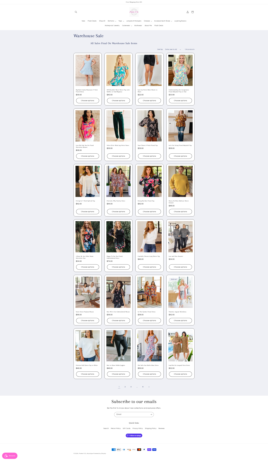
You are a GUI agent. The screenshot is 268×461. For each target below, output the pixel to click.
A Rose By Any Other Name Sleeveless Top (84, 257)
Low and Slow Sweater (176, 256)
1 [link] (119, 387)
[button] (76, 12)
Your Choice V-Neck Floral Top (148, 145)
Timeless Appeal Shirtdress (177, 312)
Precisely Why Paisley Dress (116, 201)
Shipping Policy (150, 428)
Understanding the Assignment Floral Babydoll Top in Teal (179, 91)
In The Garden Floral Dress (147, 312)
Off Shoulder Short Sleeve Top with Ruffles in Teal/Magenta (118, 91)
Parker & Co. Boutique (86, 453)
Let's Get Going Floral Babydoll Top (180, 145)
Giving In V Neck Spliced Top (85, 201)
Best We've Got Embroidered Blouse (118, 312)
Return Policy (116, 428)
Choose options (87, 100)
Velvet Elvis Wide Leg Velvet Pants (118, 145)
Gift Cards (126, 428)
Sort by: (160, 49)
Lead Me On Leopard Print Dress (179, 365)
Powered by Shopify (99, 453)
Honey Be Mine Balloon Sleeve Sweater (179, 201)
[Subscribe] (151, 414)
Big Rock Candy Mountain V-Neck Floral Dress (87, 91)
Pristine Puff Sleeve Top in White (87, 365)
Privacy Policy (138, 428)
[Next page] (148, 386)
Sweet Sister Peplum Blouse (85, 312)
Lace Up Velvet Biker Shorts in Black (147, 91)
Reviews (161, 428)
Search (106, 428)
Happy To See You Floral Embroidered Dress (115, 257)
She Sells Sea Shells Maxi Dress (148, 365)
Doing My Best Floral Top (146, 201)
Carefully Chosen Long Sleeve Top (149, 256)
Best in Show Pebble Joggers (116, 365)
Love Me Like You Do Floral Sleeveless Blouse (85, 146)
